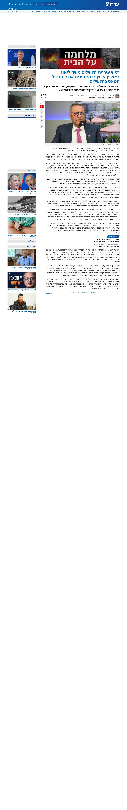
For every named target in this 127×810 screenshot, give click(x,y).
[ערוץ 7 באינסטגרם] (15, 9)
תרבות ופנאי (67, 11)
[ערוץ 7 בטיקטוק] (9, 9)
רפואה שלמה (85, 11)
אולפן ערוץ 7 (101, 97)
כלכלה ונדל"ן (59, 9)
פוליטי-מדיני (96, 9)
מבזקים (111, 9)
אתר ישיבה (47, 11)
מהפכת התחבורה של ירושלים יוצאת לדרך (106, 244)
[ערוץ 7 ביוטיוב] (12, 9)
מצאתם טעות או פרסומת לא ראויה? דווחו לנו (82, 292)
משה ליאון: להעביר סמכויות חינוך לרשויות (106, 242)
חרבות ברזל (92, 97)
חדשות (117, 9)
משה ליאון (110, 97)
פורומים (54, 11)
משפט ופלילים (68, 9)
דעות (51, 9)
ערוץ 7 (118, 46)
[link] (22, 67)
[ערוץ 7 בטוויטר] (22, 9)
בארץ (89, 9)
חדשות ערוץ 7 (111, 5)
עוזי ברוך (111, 95)
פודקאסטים (77, 9)
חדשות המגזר (115, 11)
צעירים (93, 11)
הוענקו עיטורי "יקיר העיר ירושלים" (108, 246)
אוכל (47, 9)
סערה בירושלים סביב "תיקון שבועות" (107, 239)
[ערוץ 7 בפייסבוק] (19, 9)
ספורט (60, 11)
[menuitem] (117, 9)
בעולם (84, 9)
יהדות (42, 9)
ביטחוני (104, 9)
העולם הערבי (76, 11)
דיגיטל (99, 11)
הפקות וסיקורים (34, 9)
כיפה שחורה (106, 11)
